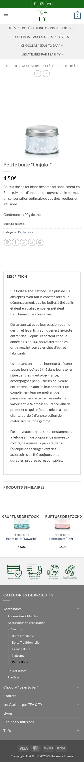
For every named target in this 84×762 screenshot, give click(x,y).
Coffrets (22, 37)
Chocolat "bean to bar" (20, 687)
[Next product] (37, 73)
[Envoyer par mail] (31, 242)
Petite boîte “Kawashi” (21, 538)
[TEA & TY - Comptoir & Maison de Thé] (42, 16)
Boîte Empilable (23, 636)
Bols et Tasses (17, 671)
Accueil (11, 66)
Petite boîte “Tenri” (62, 538)
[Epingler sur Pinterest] (39, 242)
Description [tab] (17, 276)
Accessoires (43, 37)
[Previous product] (46, 73)
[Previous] (3, 525)
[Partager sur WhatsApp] (7, 242)
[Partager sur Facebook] (15, 242)
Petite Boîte (69, 66)
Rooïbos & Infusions (38, 28)
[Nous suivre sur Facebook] (35, 4)
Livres (64, 37)
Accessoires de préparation (26, 623)
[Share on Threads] (23, 242)
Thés (12, 28)
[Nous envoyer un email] (49, 4)
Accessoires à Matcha (23, 616)
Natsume (18, 655)
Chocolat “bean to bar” (40, 45)
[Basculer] (78, 608)
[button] (6, 15)
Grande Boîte (21, 649)
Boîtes (66, 28)
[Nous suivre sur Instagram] (42, 4)
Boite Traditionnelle (25, 642)
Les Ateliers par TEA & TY (41, 54)
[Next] (80, 525)
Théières (13, 677)
